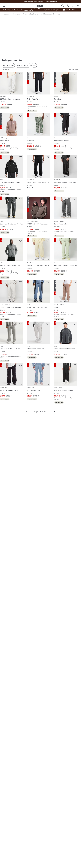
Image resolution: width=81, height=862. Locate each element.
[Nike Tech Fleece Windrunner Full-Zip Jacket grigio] (11, 249)
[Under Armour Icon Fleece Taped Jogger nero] (65, 374)
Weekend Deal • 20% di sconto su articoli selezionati (40, 2)
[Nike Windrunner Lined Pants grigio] (38, 332)
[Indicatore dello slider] (10, 93)
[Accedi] (68, 5)
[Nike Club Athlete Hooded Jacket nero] (11, 166)
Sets (34, 65)
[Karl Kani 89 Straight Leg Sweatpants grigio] (11, 83)
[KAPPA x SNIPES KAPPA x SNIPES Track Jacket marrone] (38, 208)
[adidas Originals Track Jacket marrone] (11, 124)
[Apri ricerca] (62, 5)
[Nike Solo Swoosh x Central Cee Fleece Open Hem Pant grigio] (11, 208)
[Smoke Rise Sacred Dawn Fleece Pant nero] (11, 374)
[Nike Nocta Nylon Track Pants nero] (38, 83)
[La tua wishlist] (73, 5)
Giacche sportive (8, 65)
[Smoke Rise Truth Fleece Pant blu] (38, 374)
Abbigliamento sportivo (48, 14)
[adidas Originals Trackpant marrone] (65, 291)
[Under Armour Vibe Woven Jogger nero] (65, 124)
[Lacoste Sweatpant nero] (65, 83)
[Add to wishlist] (20, 74)
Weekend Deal (5, 107)
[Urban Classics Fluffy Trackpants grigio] (65, 208)
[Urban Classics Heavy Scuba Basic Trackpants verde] (65, 249)
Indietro (6, 14)
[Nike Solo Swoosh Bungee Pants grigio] (11, 332)
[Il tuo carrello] (78, 5)
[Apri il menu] (4, 5)
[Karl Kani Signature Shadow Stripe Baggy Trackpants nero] (65, 166)
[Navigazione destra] (54, 412)
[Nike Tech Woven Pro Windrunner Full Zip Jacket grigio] (65, 332)
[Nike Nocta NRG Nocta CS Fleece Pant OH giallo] (38, 249)
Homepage (16, 14)
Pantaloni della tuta (23, 65)
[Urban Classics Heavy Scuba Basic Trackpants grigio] (11, 291)
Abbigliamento (33, 14)
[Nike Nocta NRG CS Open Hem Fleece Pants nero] (38, 166)
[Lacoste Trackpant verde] (38, 124)
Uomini (25, 14)
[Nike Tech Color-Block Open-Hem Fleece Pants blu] (38, 291)
